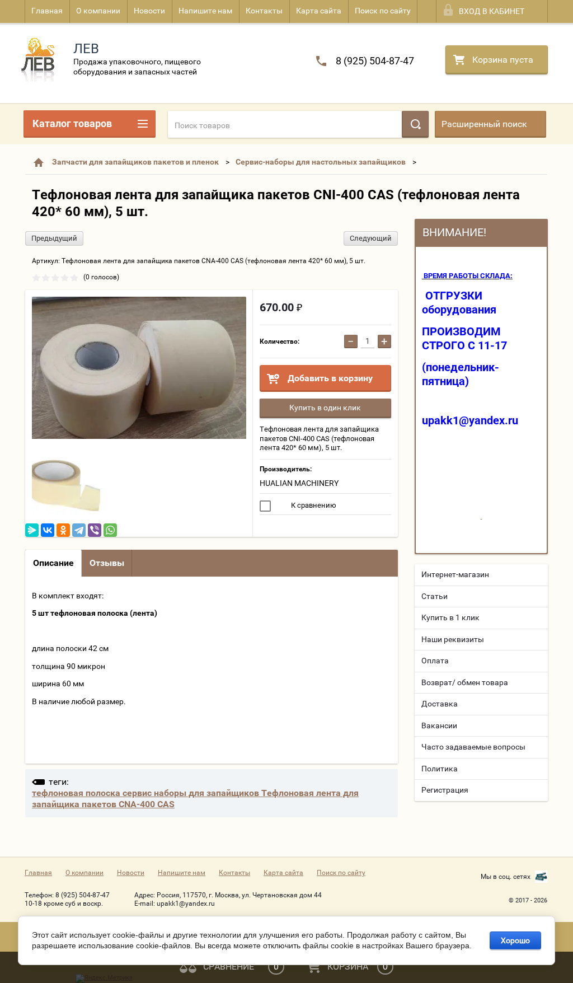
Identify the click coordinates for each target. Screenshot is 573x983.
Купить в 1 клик (450, 617)
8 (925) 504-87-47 (375, 61)
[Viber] (94, 530)
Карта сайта (318, 10)
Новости (149, 10)
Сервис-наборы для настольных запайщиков (321, 161)
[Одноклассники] (63, 530)
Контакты (264, 10)
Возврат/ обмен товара (464, 682)
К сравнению (312, 505)
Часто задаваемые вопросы (473, 746)
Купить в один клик (325, 407)
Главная (47, 10)
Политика (439, 768)
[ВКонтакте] (47, 530)
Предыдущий (54, 238)
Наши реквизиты (452, 639)
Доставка (439, 703)
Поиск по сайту (383, 10)
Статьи (434, 596)
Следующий (371, 238)
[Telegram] (79, 530)
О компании (98, 10)
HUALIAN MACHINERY (299, 483)
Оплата (435, 660)
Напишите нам (205, 10)
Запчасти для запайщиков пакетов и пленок (135, 161)
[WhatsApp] (110, 530)
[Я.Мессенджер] (32, 530)
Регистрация (444, 789)
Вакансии (439, 725)
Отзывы (107, 563)
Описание (53, 563)
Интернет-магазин (455, 574)
